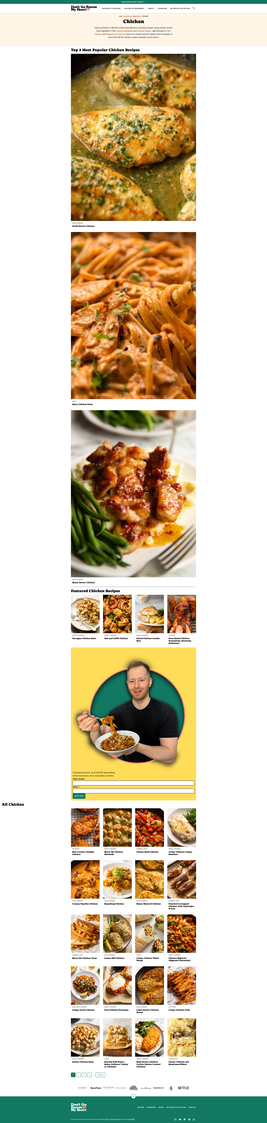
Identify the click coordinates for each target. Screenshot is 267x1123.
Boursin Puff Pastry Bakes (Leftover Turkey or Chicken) (116, 1064)
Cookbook (162, 8)
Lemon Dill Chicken (114, 958)
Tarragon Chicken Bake (84, 638)
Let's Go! (79, 796)
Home (121, 16)
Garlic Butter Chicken (83, 226)
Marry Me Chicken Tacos (84, 958)
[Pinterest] (189, 1119)
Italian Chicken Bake (83, 1062)
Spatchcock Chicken (115, 34)
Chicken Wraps (144, 31)
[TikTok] (193, 1119)
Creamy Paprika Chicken (85, 904)
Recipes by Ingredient (134, 8)
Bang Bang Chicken (114, 904)
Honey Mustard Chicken (148, 904)
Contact (192, 1107)
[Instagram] (175, 1119)
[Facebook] (184, 1119)
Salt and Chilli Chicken (116, 638)
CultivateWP (131, 1119)
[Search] (193, 8)
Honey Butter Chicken (83, 582)
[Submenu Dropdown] (121, 8)
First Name (79, 779)
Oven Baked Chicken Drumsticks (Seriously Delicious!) (180, 640)
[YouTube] (180, 1119)
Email (76, 787)
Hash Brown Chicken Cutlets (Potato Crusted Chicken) (148, 1064)
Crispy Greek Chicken (83, 1010)
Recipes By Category (111, 8)
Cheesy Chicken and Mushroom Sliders (179, 1063)
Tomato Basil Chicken (147, 852)
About (151, 8)
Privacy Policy (105, 1119)
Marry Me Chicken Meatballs (113, 853)
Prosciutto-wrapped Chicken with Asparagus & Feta (181, 906)
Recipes (140, 1107)
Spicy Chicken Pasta (82, 404)
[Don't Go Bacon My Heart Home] (84, 8)
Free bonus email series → (133, 2)
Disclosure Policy (115, 1119)
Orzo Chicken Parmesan (116, 1010)
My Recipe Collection (180, 8)
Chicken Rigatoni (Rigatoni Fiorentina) (180, 959)
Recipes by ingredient (132, 16)
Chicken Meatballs (124, 31)
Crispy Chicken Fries (179, 1010)
